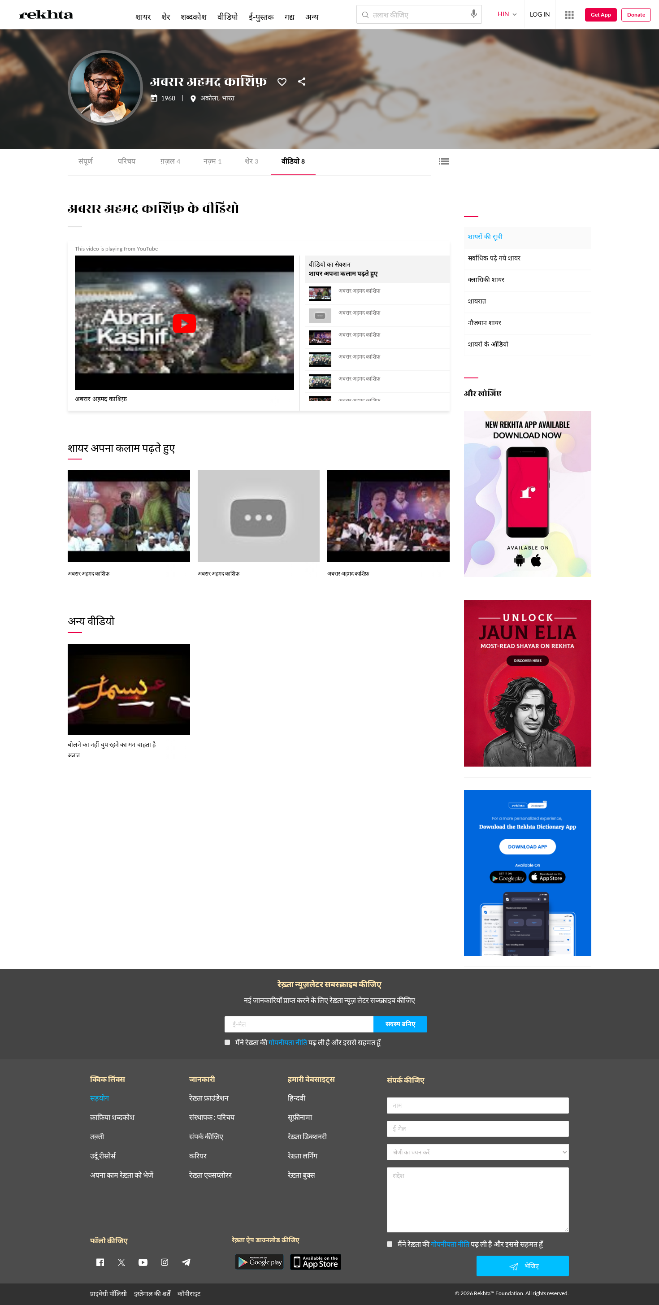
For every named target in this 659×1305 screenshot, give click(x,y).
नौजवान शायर (484, 323)
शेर (251, 162)
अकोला (209, 99)
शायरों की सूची (485, 237)
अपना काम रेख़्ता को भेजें (121, 1175)
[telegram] (186, 1262)
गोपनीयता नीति (288, 1042)
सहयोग (99, 1098)
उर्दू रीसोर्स (103, 1156)
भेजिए (532, 1266)
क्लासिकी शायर (486, 280)
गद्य (290, 17)
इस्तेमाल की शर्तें (152, 1293)
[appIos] (315, 1262)
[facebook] (100, 1262)
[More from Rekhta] (569, 14)
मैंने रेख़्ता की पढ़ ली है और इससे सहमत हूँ (308, 1042)
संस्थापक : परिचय (211, 1117)
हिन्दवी (296, 1098)
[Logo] (46, 16)
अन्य (311, 17)
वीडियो (293, 162)
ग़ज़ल (170, 162)
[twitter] (121, 1262)
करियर (198, 1156)
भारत (228, 99)
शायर (143, 17)
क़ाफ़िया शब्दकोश (112, 1117)
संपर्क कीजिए (206, 1136)
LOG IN (540, 14)
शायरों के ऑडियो (488, 345)
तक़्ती (97, 1136)
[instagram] (164, 1262)
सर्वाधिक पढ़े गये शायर (494, 259)
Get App (601, 14)
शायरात (477, 302)
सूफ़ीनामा (300, 1117)
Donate (636, 14)
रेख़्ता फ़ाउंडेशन (209, 1098)
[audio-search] (473, 13)
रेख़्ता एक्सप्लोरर (210, 1175)
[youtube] (143, 1262)
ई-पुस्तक (261, 17)
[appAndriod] (259, 1262)
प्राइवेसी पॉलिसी (108, 1293)
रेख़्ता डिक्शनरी (307, 1136)
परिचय (126, 162)
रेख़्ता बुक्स (301, 1175)
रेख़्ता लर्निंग (302, 1156)
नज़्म (212, 162)
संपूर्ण (85, 162)
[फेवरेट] (282, 81)
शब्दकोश (194, 17)
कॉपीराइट (189, 1293)
